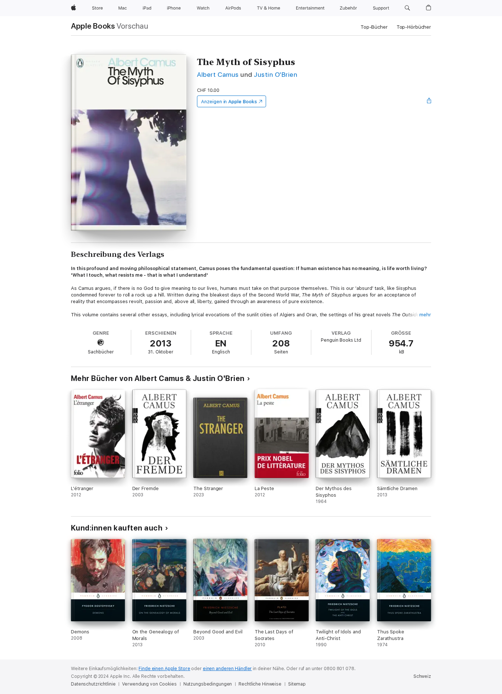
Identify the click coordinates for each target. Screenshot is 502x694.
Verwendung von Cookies (149, 684)
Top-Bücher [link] (374, 27)
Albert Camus (218, 74)
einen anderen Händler (227, 668)
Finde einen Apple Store (164, 668)
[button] (407, 8)
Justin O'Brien (275, 74)
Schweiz (422, 676)
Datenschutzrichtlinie (93, 684)
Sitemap (297, 684)
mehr (425, 314)
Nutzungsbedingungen (207, 684)
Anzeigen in (229, 101)
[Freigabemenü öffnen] (429, 101)
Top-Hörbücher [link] (414, 27)
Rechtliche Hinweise (260, 684)
